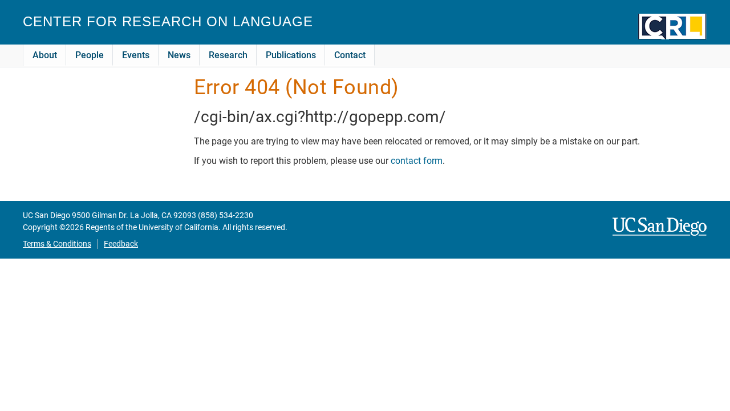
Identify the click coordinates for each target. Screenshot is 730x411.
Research (228, 55)
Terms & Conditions (57, 244)
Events (135, 55)
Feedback (121, 244)
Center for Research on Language (168, 21)
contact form (417, 160)
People (89, 55)
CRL (672, 26)
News (179, 55)
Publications (291, 55)
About (45, 55)
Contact (350, 55)
